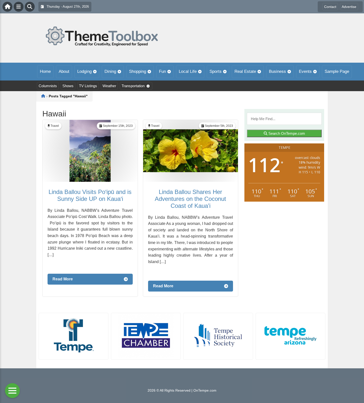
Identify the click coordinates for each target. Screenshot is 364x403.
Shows (68, 86)
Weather (109, 86)
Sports (215, 71)
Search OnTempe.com (286, 133)
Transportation (133, 86)
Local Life (188, 71)
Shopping (137, 71)
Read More (62, 279)
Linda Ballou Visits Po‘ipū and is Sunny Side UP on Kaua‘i (90, 195)
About (64, 71)
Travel (55, 126)
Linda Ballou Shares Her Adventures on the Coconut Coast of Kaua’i (190, 198)
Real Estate (245, 71)
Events (305, 71)
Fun (162, 71)
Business (277, 71)
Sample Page (337, 71)
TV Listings (88, 86)
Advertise (349, 7)
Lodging (84, 71)
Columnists (48, 86)
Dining (110, 71)
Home (45, 71)
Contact (330, 7)
